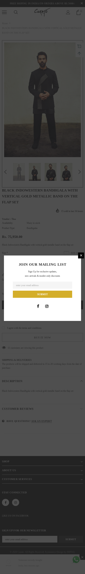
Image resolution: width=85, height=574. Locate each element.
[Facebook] (38, 306)
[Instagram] (47, 306)
